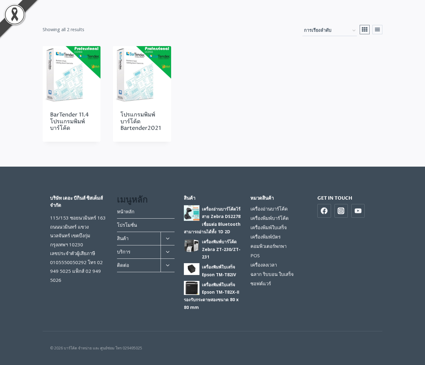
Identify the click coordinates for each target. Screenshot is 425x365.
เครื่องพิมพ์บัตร (265, 237)
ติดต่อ (123, 265)
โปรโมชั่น (127, 225)
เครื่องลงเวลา (263, 265)
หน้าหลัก (125, 211)
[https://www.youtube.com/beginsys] (358, 211)
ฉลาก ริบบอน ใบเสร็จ (272, 274)
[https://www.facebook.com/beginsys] (324, 211)
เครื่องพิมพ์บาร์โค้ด (269, 218)
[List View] (377, 29)
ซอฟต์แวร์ (260, 283)
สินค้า (122, 238)
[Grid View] (365, 29)
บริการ (123, 252)
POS (255, 255)
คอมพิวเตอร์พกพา (268, 246)
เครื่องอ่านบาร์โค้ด (269, 209)
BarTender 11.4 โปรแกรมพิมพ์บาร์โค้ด (69, 121)
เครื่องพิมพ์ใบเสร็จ (268, 227)
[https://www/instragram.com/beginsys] (341, 211)
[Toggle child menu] (167, 238)
